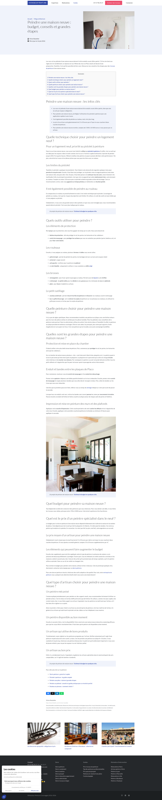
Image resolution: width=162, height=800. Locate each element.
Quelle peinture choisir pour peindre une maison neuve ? (65, 84)
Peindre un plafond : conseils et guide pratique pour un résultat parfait (71, 683)
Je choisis (21, 790)
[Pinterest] (129, 795)
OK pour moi (35, 790)
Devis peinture (59, 767)
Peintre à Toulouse (116, 781)
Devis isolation (59, 771)
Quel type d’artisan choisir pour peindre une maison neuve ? (66, 94)
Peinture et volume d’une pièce (92, 774)
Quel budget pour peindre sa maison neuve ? (61, 89)
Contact (30, 762)
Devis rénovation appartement (64, 776)
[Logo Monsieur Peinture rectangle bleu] (38, 3)
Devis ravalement (60, 769)
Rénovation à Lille (116, 776)
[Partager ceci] (48, 693)
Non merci (8, 790)
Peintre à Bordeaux (117, 778)
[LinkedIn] (125, 795)
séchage (89, 387)
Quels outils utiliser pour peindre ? (58, 82)
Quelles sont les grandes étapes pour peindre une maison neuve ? (67, 87)
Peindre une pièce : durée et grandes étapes (63, 680)
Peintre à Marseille (117, 774)
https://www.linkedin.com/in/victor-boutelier (57, 703)
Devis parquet (59, 774)
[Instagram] (122, 795)
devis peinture (77, 568)
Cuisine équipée (88, 776)
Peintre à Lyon (115, 771)
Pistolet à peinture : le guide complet (61, 677)
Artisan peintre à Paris (118, 769)
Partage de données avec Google (13, 783)
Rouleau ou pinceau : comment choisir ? (61, 686)
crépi (90, 266)
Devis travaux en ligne (62, 781)
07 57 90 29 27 (32, 764)
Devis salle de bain (61, 778)
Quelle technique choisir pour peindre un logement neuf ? (65, 80)
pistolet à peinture (94, 151)
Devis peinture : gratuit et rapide (60, 674)
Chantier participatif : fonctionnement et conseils (117, 746)
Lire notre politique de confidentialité (13, 777)
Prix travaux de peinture (90, 767)
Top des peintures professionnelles (93, 769)
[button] (4, 797)
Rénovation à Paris (117, 767)
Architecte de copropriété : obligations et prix (42, 746)
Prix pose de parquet (89, 771)
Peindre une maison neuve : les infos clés (60, 77)
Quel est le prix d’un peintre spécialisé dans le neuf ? (63, 91)
